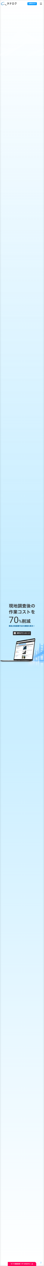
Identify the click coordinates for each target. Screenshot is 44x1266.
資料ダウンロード (23, 633)
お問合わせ (32, 3)
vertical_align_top (41, 1263)
